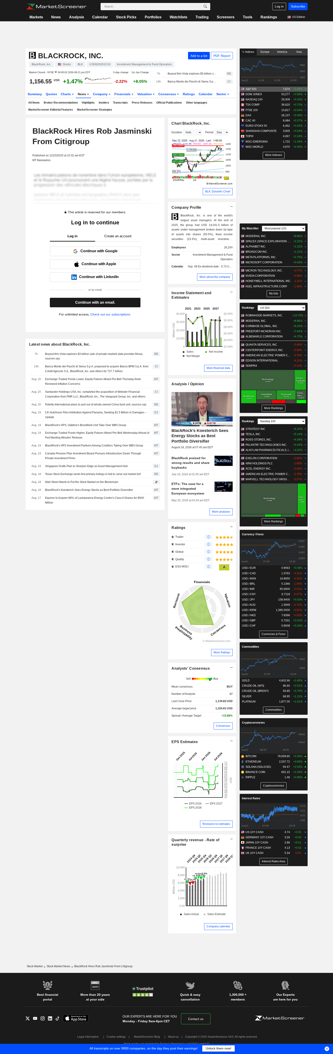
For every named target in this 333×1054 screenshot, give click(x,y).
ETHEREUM (253, 761)
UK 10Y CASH (254, 853)
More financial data (218, 368)
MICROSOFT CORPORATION (264, 262)
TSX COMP (253, 104)
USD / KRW (249, 610)
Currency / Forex (253, 534)
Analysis (76, 17)
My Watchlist (250, 228)
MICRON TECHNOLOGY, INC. (264, 270)
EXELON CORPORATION (261, 458)
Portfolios (153, 17)
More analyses (221, 511)
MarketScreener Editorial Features (50, 109)
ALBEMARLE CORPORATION (264, 336)
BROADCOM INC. (257, 251)
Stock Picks (126, 17)
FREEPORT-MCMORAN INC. (264, 331)
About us (173, 1036)
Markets (36, 17)
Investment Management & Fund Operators (213, 257)
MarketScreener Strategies (94, 109)
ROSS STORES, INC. (259, 439)
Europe (265, 51)
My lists (273, 293)
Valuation (145, 94)
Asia (299, 51)
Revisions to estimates (216, 824)
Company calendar (218, 926)
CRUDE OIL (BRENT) (255, 691)
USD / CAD (249, 573)
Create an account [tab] (117, 236)
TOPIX (249, 136)
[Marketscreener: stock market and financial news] (56, 6)
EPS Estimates (184, 742)
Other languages (196, 102)
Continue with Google (99, 251)
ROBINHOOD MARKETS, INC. (264, 315)
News (56, 17)
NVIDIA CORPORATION (260, 275)
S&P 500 (251, 89)
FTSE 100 (252, 110)
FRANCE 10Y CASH (258, 847)
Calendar (100, 17)
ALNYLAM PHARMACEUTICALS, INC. (268, 450)
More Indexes (273, 155)
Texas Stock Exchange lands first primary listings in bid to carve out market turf (93, 474)
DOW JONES (254, 94)
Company (101, 94)
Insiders (104, 102)
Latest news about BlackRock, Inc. (59, 344)
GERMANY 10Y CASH (259, 837)
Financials (122, 94)
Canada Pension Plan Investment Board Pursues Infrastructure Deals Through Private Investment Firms (93, 456)
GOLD (246, 680)
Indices (249, 51)
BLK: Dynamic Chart (217, 191)
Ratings (189, 94)
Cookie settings (116, 1036)
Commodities (250, 646)
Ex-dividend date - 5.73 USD (215, 266)
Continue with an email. (95, 302)
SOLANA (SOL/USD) (258, 766)
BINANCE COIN (255, 772)
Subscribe (298, 6)
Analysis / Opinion (187, 384)
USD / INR (248, 589)
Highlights (88, 102)
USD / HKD (249, 615)
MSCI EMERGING (257, 141)
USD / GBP (249, 620)
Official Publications (169, 102)
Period (209, 132)
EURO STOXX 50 (256, 125)
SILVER (246, 696)
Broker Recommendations (61, 102)
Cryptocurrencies (253, 722)
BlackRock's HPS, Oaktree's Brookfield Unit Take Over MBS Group (85, 425)
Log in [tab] (72, 236)
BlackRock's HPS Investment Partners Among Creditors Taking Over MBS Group (94, 445)
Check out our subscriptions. (110, 314)
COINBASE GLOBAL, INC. (262, 326)
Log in (279, 6)
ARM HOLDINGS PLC (259, 463)
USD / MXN (249, 578)
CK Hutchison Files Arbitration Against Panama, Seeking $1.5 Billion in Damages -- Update (96, 415)
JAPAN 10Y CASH (257, 842)
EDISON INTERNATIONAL (262, 360)
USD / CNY (249, 594)
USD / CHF (249, 625)
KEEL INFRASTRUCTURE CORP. (266, 286)
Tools (247, 17)
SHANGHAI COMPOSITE (261, 131)
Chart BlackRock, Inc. (190, 123)
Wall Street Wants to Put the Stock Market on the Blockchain (81, 482)
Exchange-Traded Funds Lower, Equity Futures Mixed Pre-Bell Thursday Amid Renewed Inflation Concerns (93, 381)
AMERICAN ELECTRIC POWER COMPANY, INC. (268, 355)
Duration (176, 132)
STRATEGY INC (255, 429)
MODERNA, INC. (256, 236)
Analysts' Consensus (190, 668)
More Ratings (222, 652)
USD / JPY (248, 599)
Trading (202, 17)
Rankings (269, 17)
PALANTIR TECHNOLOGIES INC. (266, 444)
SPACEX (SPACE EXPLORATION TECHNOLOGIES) (268, 241)
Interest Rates (251, 798)
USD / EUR (249, 567)
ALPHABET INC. (256, 246)
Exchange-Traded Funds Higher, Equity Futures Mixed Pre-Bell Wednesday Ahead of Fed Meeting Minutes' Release (97, 435)
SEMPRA (251, 365)
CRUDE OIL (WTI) (253, 685)
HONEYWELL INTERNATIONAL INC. (268, 281)
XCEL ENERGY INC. (258, 468)
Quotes (51, 94)
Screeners (225, 17)
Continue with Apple (99, 264)
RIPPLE (250, 777)
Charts (66, 94)
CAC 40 (250, 120)
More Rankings (273, 408)
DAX (248, 115)
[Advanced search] (205, 6)
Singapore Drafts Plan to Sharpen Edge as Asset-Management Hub (86, 466)
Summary (35, 94)
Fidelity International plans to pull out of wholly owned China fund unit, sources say (95, 404)
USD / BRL (248, 583)
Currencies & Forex (273, 634)
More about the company (215, 277)
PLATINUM (249, 701)
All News (34, 102)
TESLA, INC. (253, 434)
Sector (221, 94)
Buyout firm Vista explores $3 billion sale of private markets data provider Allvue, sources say (193, 73)
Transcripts (120, 102)
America (282, 51)
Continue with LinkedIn (99, 277)
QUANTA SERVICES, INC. (262, 344)
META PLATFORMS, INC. (261, 257)
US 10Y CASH (254, 832)
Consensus (167, 94)
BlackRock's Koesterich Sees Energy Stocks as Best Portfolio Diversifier (89, 490)
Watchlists (178, 17)
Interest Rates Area (273, 861)
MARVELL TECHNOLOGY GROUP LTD (268, 479)
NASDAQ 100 (254, 99)
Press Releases (142, 102)
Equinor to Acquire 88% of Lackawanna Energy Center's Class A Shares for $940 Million (94, 500)
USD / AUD (249, 604)
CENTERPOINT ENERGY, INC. (265, 350)
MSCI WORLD (254, 146)
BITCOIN (251, 756)
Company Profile (186, 207)
